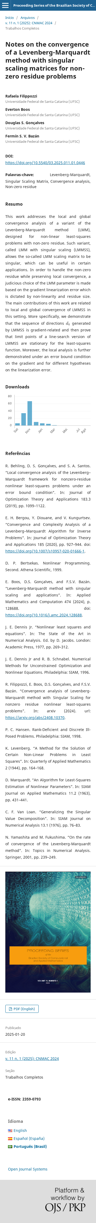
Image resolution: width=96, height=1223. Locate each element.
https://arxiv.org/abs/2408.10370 (35, 717)
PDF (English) (24, 1008)
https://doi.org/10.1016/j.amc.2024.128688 (43, 614)
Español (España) (29, 1138)
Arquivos (28, 17)
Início (9, 17)
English (20, 1130)
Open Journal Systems (27, 1169)
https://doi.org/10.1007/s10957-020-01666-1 (45, 551)
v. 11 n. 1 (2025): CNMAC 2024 (28, 23)
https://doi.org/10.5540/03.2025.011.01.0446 (45, 162)
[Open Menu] (5, 5)
